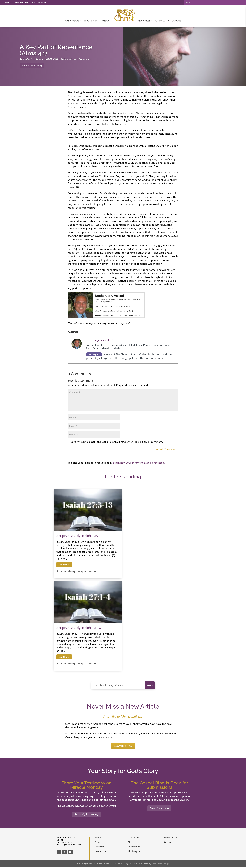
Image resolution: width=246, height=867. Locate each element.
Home (98, 837)
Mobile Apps (134, 851)
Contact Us (100, 842)
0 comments (85, 58)
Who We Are (72, 21)
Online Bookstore (20, 2)
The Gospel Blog (67, 571)
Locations (90, 21)
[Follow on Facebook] (59, 852)
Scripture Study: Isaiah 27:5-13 (79, 536)
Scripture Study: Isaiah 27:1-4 (78, 628)
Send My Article (159, 808)
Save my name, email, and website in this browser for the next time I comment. (117, 441)
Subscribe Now (123, 745)
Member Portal (39, 2)
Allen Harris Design (160, 863)
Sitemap (167, 842)
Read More (64, 564)
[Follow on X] (64, 852)
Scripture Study (68, 58)
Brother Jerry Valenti (33, 58)
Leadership (100, 851)
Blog (6, 2)
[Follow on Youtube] (70, 852)
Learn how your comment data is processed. (139, 462)
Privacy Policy (170, 837)
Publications (134, 846)
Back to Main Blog (32, 65)
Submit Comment (165, 449)
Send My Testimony (86, 814)
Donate (176, 21)
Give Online (133, 837)
